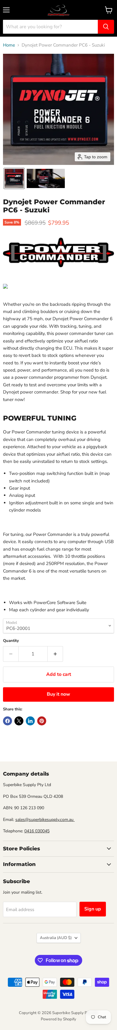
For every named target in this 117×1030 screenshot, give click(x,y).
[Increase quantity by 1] (55, 654)
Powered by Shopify (58, 1019)
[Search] (106, 27)
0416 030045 (37, 831)
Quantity (11, 641)
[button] (14, 178)
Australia (56, 937)
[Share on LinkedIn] (30, 720)
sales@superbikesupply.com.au (45, 819)
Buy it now (58, 694)
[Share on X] (18, 720)
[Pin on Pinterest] (41, 720)
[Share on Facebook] (7, 720)
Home (9, 45)
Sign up (92, 909)
